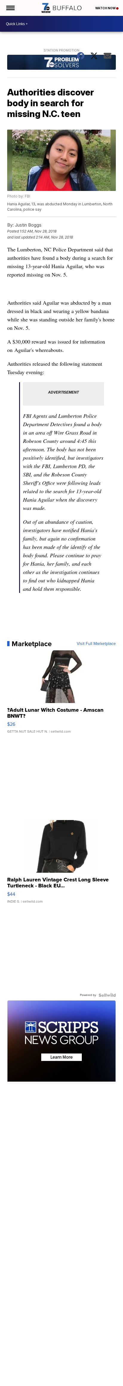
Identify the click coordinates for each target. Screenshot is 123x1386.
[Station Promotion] (61, 63)
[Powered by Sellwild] (107, 995)
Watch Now (105, 8)
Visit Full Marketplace (96, 644)
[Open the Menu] (10, 7)
